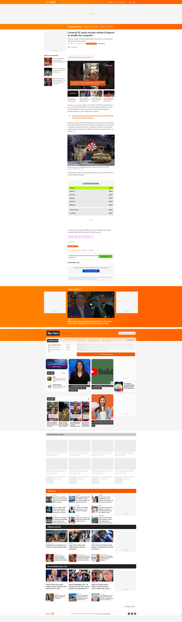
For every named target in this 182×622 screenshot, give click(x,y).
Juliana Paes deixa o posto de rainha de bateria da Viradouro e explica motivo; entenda (60, 558)
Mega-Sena (78, 495)
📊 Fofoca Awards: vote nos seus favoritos (79, 57)
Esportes (79, 594)
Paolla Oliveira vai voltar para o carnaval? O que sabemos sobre (56, 546)
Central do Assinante (120, 2)
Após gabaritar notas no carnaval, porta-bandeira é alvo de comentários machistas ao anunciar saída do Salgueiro (83, 558)
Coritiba (77, 505)
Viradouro (76, 123)
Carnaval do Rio (75, 250)
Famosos (71, 543)
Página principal (54, 2)
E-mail (130, 2)
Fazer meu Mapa (56, 366)
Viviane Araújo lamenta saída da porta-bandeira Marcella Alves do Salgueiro (106, 558)
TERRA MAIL (110, 2)
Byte (54, 505)
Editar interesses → (131, 340)
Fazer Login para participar (91, 271)
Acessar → (64, 373)
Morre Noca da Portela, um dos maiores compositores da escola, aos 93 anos (102, 547)
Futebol (100, 505)
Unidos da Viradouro (75, 105)
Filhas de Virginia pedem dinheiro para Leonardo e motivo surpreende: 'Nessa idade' (100, 586)
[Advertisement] (125, 558)
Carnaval (84, 250)
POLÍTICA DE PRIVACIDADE (103, 613)
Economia (55, 495)
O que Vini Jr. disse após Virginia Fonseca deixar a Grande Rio (77, 547)
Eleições (69, 319)
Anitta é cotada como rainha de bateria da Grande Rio (60, 597)
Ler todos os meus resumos (106, 354)
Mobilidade (101, 515)
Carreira (101, 495)
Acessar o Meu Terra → (66, 333)
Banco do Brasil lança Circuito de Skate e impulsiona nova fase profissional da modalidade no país (82, 597)
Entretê (90, 250)
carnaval (72, 107)
